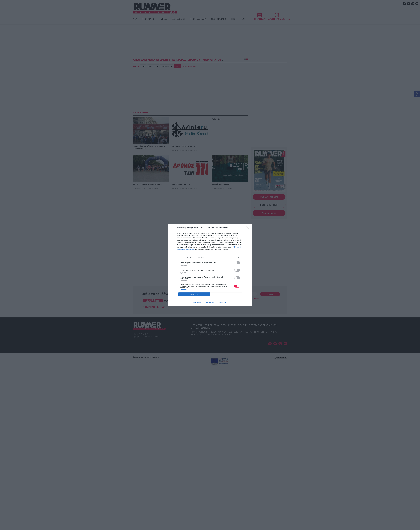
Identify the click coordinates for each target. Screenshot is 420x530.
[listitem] (210, 258)
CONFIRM (194, 294)
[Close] (248, 228)
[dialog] (210, 265)
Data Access (210, 302)
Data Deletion (197, 302)
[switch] (237, 262)
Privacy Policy (222, 302)
